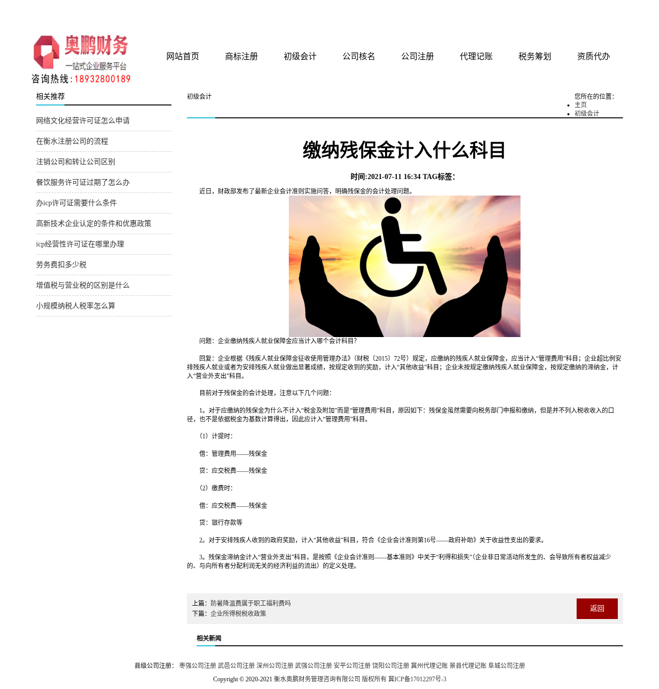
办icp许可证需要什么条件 (76, 203)
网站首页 (182, 56)
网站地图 (609, 11)
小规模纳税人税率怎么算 (75, 306)
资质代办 (593, 56)
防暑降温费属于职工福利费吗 (251, 603)
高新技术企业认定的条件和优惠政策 (93, 223)
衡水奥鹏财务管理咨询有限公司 (158, 15)
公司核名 (358, 56)
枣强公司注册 (197, 665)
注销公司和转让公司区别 (75, 162)
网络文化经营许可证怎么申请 (83, 121)
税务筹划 (534, 56)
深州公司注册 (274, 665)
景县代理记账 (468, 665)
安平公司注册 (352, 665)
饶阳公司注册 (390, 665)
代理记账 (476, 56)
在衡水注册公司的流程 (72, 141)
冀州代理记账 (429, 665)
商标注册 (241, 56)
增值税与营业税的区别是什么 (83, 285)
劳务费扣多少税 (61, 265)
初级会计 (300, 56)
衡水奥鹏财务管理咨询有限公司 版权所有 (330, 679)
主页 (581, 105)
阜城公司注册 (506, 665)
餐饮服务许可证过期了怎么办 (83, 182)
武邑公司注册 (236, 665)
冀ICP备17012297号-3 (417, 679)
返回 (597, 608)
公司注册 (417, 56)
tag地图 (587, 11)
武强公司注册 (313, 665)
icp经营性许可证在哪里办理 (80, 244)
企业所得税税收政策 (238, 613)
